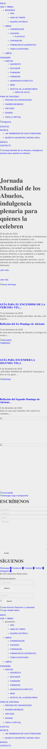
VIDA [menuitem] (12, 625)
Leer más (4, 279)
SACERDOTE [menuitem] (15, 673)
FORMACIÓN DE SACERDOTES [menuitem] (23, 653)
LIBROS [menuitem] (8, 662)
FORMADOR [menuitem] (15, 685)
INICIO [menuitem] (3, 615)
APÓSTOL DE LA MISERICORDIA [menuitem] (23, 697)
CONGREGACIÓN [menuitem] (17, 641)
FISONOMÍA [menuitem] (5, 666)
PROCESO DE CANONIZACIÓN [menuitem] (18, 705)
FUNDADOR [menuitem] (15, 681)
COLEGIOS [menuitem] (14, 645)
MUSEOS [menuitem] (4, 730)
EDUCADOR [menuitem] (15, 677)
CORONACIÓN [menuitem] (16, 649)
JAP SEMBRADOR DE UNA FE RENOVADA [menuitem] (23, 733)
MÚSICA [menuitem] (4, 742)
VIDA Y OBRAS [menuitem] (6, 618)
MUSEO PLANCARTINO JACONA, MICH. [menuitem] (22, 738)
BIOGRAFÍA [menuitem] (10, 622)
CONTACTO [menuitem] (5, 745)
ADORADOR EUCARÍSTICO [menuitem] (21, 689)
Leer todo (4, 270)
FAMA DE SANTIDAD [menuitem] (9, 702)
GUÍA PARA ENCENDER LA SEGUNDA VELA (17, 361)
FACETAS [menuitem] (9, 669)
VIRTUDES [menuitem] (9, 714)
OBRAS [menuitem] (8, 638)
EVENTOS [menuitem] (4, 727)
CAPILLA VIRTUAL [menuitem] (13, 722)
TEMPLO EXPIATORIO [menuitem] (19, 657)
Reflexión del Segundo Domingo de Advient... (20, 400)
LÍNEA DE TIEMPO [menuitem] (17, 629)
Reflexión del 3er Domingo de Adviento (22, 324)
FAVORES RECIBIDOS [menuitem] (14, 710)
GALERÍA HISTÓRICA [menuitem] (19, 633)
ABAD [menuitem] (12, 693)
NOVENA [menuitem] (9, 718)
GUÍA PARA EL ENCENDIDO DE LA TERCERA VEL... (22, 305)
